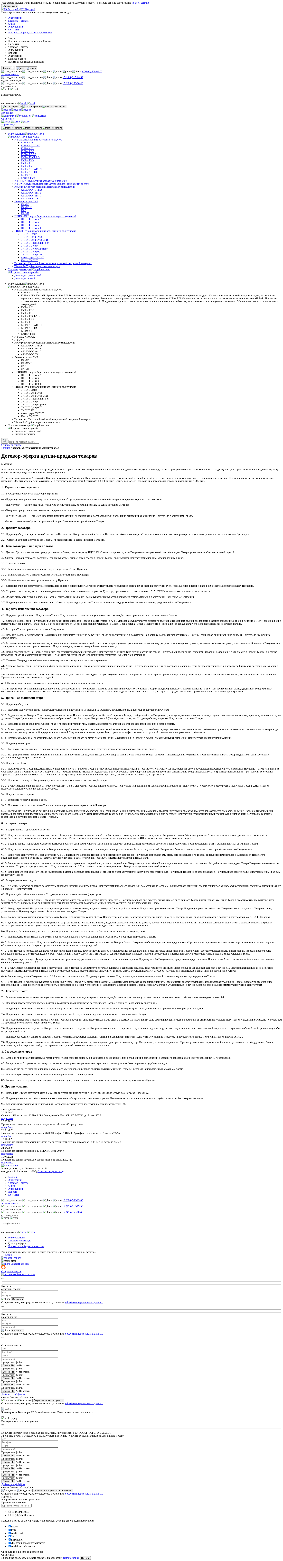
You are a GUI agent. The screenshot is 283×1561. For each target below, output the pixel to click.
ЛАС (23, 210)
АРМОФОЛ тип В (31, 192)
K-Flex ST (26, 175)
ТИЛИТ (45, 231)
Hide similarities (19, 1511)
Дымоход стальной (25, 278)
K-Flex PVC (27, 166)
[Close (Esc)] (2, 1278)
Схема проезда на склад (51, 1171)
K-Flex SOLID (29, 172)
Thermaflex (37, 266)
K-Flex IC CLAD (30, 157)
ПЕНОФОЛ (45, 216)
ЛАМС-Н (26, 207)
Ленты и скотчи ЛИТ (26, 201)
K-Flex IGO (27, 160)
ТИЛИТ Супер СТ (31, 251)
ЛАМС (25, 204)
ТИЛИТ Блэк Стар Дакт (34, 239)
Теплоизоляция (16, 1237)
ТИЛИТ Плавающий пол (35, 242)
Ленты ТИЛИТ (29, 260)
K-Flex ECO (27, 151)
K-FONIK (51, 183)
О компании (15, 17)
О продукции (15, 26)
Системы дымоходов (19, 1240)
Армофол (44, 186)
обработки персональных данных (84, 1302)
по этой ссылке (140, 2)
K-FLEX (38, 139)
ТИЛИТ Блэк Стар (31, 236)
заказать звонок (10, 74)
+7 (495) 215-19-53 (73, 77)
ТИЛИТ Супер (29, 245)
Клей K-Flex (28, 178)
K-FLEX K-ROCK (40, 180)
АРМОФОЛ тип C (31, 195)
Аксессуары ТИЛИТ (32, 257)
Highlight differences (22, 1515)
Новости (13, 1191)
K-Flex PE (26, 163)
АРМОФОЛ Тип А (31, 189)
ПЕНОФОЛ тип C (31, 225)
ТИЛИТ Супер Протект (34, 248)
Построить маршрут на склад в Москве (30, 32)
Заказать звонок (19, 1263)
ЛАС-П (25, 213)
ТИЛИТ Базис (29, 233)
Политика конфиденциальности (26, 1246)
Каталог (7, 68)
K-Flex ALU (27, 148)
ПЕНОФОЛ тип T (31, 228)
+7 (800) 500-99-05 (92, 71)
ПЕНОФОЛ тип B (31, 222)
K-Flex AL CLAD (30, 145)
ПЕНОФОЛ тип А (31, 219)
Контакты (13, 29)
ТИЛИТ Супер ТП (31, 254)
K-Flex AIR (27, 142)
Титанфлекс (53, 263)
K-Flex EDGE (28, 154)
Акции (12, 23)
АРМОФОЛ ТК (29, 198)
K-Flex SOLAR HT (31, 169)
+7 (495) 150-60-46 (73, 83)
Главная (5, 447)
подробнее (7, 1118)
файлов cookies (71, 1557)
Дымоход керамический (27, 275)
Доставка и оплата (18, 20)
